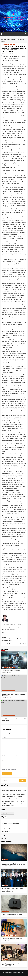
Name (3, 755)
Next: (16, 643)
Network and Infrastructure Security (8, 44)
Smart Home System (6, 826)
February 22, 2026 (8, 940)
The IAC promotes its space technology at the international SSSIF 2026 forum (12, 804)
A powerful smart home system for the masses (12, 798)
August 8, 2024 (9, 53)
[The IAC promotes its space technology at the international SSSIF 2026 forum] (14, 952)
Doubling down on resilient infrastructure (11, 670)
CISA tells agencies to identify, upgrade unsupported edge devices (13, 694)
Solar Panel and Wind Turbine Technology (11, 828)
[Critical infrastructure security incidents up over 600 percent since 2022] (14, 708)
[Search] (26, 34)
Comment (4, 737)
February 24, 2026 (8, 865)
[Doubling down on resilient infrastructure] (14, 660)
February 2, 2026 (8, 722)
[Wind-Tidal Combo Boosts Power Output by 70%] (14, 928)
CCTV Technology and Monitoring (9, 820)
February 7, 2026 (8, 697)
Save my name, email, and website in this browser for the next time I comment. (14, 768)
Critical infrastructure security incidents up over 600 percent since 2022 (14, 719)
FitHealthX (3, 838)
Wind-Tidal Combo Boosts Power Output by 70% (13, 801)
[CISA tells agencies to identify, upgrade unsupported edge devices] (14, 683)
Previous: (12, 638)
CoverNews (20, 972)
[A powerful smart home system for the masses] (14, 904)
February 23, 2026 (8, 891)
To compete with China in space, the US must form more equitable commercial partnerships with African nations (14, 790)
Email (16, 755)
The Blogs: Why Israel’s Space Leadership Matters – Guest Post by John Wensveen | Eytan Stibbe (13, 795)
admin (4, 53)
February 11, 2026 (8, 672)
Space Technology (6, 831)
